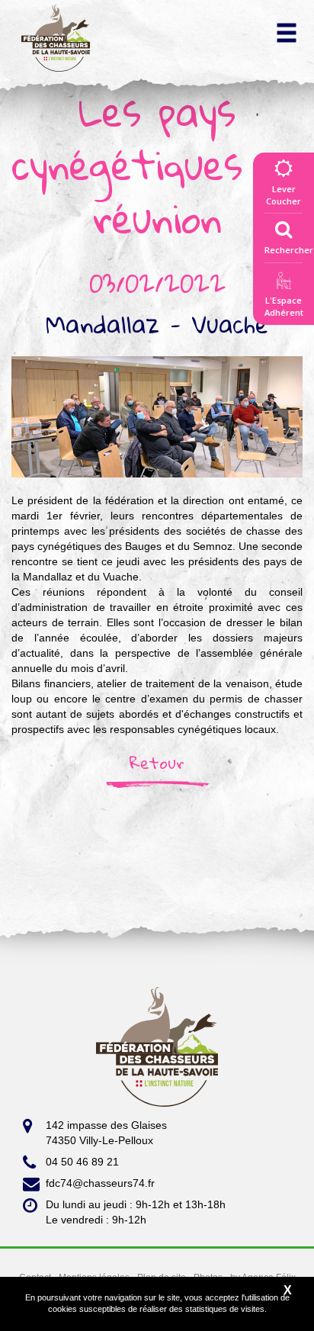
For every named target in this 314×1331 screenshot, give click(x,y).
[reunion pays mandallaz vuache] (157, 416)
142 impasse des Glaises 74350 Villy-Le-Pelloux (106, 1132)
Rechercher (288, 250)
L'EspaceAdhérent (283, 306)
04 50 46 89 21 (82, 1162)
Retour (157, 762)
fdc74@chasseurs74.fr (100, 1183)
